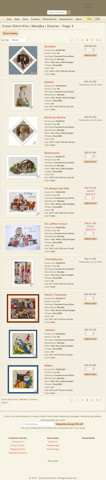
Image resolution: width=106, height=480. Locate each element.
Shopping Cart (66, 19)
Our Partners (53, 449)
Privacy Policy (18, 445)
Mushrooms (52, 153)
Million (48, 365)
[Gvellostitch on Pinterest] (88, 447)
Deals (17, 19)
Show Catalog (10, 33)
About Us (53, 441)
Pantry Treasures (55, 294)
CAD (97, 19)
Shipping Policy (17, 449)
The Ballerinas (53, 259)
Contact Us (17, 441)
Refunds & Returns (18, 453)
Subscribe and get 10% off (69, 424)
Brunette (50, 46)
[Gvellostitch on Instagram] (97, 447)
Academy (35, 19)
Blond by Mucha (54, 117)
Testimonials (53, 445)
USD (89, 19)
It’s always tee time (56, 188)
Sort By (5, 40)
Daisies (49, 82)
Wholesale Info (49, 19)
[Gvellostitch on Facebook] (79, 447)
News (25, 19)
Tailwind (49, 330)
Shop (9, 19)
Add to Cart (90, 55)
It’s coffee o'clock (55, 223)
